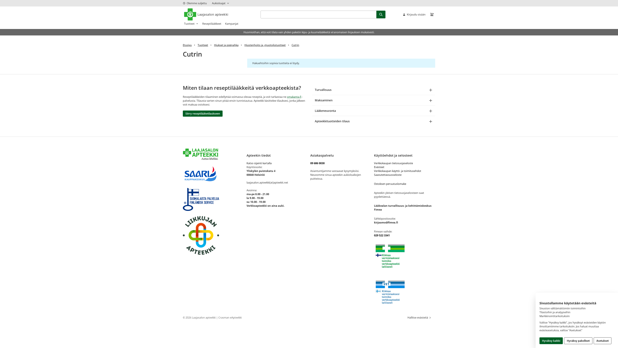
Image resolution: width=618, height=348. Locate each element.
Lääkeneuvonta (325, 111)
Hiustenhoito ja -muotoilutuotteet (265, 45)
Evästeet (379, 167)
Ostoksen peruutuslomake (390, 184)
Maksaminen (323, 100)
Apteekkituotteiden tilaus (332, 121)
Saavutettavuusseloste (388, 175)
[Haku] (380, 14)
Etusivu (187, 45)
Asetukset (602, 341)
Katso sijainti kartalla (259, 163)
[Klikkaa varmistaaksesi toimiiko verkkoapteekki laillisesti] (404, 291)
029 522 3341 (382, 235)
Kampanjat (231, 23)
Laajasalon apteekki (212, 14)
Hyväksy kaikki (551, 341)
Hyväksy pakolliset (578, 341)
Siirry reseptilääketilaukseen (202, 113)
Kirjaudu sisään (416, 14)
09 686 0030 (317, 163)
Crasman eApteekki (230, 317)
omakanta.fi (294, 97)
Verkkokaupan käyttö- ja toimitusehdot (398, 171)
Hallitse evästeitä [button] (418, 317)
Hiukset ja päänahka (226, 45)
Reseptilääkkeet (211, 23)
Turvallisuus (323, 90)
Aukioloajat (218, 3)
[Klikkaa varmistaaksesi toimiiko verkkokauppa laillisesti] (404, 255)
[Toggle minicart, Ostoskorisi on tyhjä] (432, 14)
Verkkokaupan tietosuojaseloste (393, 163)
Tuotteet (189, 23)
